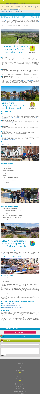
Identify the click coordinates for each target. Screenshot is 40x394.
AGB (20, 361)
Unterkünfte (12, 122)
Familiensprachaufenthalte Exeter (9, 139)
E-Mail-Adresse (3, 342)
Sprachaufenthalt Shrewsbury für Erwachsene (11, 305)
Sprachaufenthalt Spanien (20, 389)
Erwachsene (10, 11)
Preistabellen (11, 128)
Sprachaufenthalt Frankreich (20, 391)
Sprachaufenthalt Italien (20, 393)
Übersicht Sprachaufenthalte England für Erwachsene (28, 143)
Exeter (7, 14)
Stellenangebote (20, 367)
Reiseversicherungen (20, 370)
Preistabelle (5, 253)
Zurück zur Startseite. (6, 144)
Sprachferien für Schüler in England (9, 143)
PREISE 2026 (20, 14)
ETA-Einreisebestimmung (20, 321)
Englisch (14, 11)
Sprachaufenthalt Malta (20, 384)
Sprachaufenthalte (4, 11)
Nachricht (2, 346)
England (18, 11)
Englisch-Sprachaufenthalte (6, 20)
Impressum (20, 365)
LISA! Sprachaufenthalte (8, 137)
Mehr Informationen (14, 9)
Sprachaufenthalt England (20, 383)
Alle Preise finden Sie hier (20, 26)
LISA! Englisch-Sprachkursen (28, 80)
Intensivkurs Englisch (15, 117)
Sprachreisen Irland (20, 386)
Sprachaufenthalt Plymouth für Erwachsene (10, 303)
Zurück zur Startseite (5, 326)
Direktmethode (5, 115)
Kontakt (20, 368)
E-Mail (21, 323)
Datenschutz (20, 363)
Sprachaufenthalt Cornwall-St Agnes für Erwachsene (12, 307)
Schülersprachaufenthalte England (9, 292)
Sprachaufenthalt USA (20, 388)
